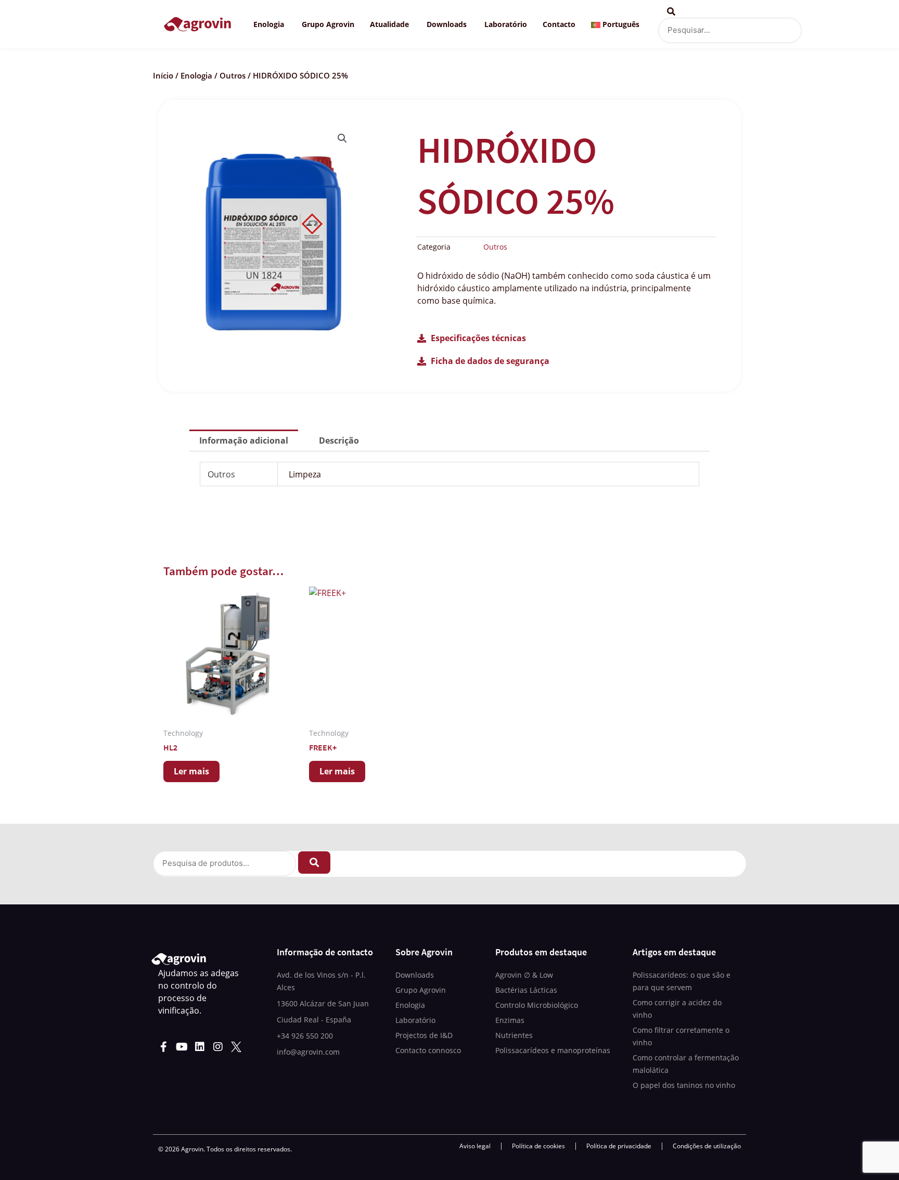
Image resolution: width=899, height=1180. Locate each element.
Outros (233, 75)
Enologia (196, 75)
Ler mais (191, 771)
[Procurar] (314, 862)
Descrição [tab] (339, 440)
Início (163, 75)
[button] (342, 138)
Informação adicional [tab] (243, 440)
